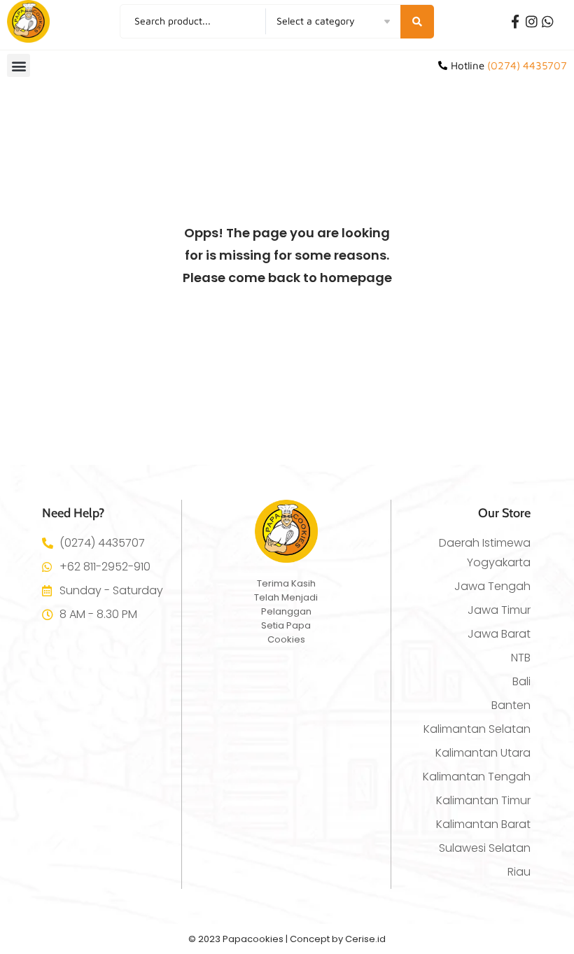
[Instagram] (531, 21)
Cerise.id (365, 939)
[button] (18, 65)
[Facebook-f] (515, 21)
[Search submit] (417, 21)
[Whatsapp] (547, 21)
